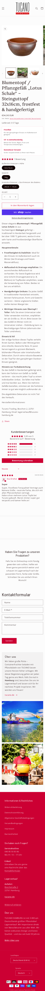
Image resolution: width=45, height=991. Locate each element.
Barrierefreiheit (11, 834)
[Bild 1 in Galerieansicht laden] (11, 73)
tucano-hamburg (19, 990)
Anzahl (5, 192)
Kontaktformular (12, 871)
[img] (7, 475)
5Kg (6, 177)
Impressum (9, 828)
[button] (3, 8)
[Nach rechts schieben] (42, 73)
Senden (9, 640)
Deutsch (21, 973)
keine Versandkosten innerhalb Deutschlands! (25, 118)
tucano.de (9, 695)
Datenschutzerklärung (14, 812)
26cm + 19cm (10, 187)
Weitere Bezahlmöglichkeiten (22, 218)
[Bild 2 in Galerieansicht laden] (22, 73)
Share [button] (7, 421)
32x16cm (8, 168)
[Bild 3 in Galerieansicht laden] (34, 73)
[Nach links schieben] (2, 73)
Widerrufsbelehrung (13, 807)
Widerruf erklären (13, 904)
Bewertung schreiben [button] (22, 460)
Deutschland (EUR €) (21, 960)
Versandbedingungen (14, 823)
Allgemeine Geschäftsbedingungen (19, 818)
